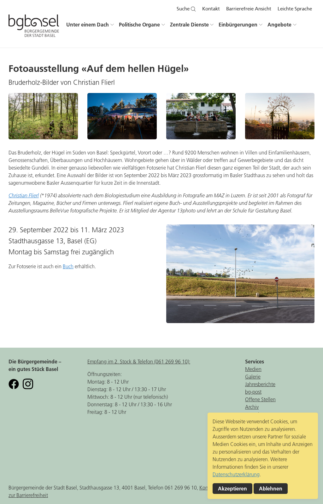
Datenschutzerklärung (236, 474)
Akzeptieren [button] (232, 488)
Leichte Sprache (295, 9)
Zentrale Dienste (189, 24)
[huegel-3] (279, 116)
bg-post (253, 392)
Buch (68, 266)
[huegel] (43, 116)
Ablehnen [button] (270, 488)
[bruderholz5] (201, 116)
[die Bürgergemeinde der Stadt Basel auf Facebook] (14, 383)
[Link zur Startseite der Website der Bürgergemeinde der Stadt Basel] (34, 28)
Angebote (279, 24)
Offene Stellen (260, 399)
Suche (184, 9)
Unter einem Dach (87, 24)
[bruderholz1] (122, 116)
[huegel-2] (240, 273)
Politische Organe (139, 24)
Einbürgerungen (238, 24)
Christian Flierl (24, 195)
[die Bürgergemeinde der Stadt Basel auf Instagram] (28, 383)
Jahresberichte (260, 384)
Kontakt (211, 9)
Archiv (252, 407)
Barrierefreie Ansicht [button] (248, 9)
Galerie (253, 377)
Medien (253, 369)
